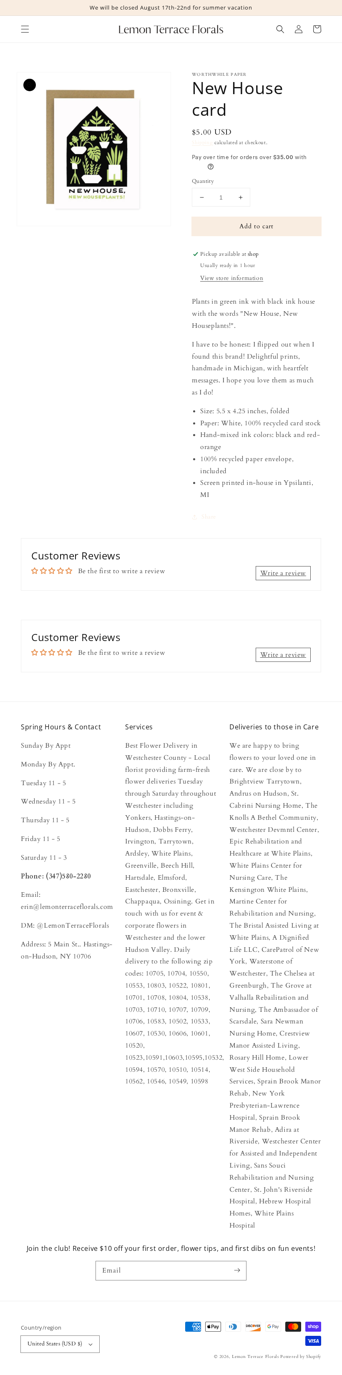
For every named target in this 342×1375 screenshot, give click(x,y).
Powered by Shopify (300, 1357)
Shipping (202, 142)
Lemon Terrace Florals (255, 1357)
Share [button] (208, 517)
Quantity (203, 181)
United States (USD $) (55, 1344)
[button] (25, 29)
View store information (231, 278)
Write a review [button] (283, 573)
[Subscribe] (237, 1270)
